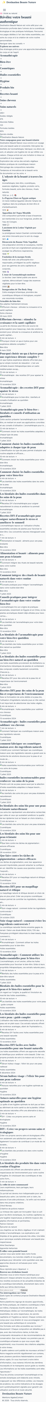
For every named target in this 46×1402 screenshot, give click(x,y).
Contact (19, 1397)
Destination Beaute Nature (19, 2)
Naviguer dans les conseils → (12, 43)
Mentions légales (9, 1397)
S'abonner (24, 1290)
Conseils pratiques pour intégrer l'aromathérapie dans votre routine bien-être (20, 600)
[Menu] (4, 10)
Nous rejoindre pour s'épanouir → (14, 1269)
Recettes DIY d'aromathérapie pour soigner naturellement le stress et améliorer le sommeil (20, 519)
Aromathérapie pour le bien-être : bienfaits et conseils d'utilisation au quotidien (20, 413)
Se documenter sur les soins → (13, 173)
